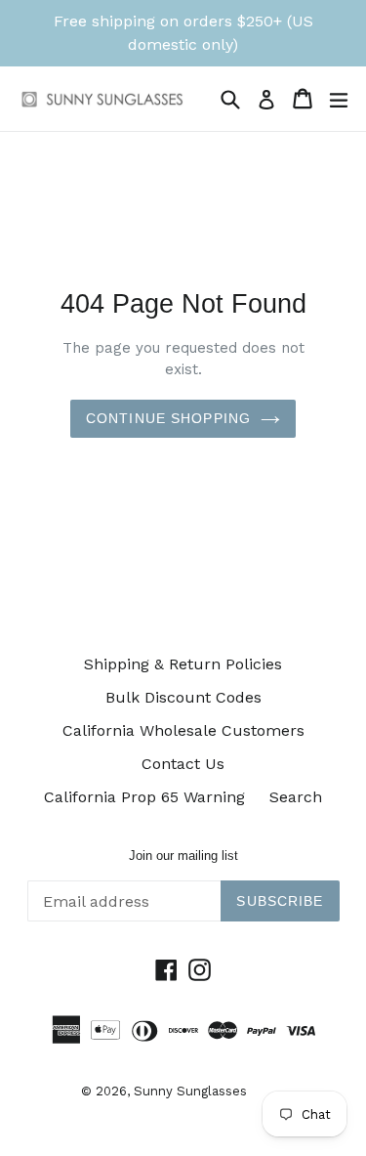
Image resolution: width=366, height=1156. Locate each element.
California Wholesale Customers (183, 730)
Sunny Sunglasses (190, 1091)
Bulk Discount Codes (183, 697)
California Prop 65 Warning (144, 797)
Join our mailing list (183, 855)
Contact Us (183, 763)
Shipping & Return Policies (183, 664)
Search (295, 797)
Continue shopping (168, 418)
